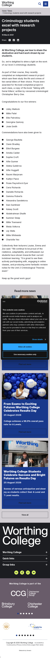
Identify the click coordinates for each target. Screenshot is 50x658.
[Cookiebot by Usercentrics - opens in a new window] (37, 301)
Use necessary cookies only (25, 354)
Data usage (31, 645)
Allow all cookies (25, 347)
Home (4, 10)
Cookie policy (11, 645)
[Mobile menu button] (45, 3)
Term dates (39, 645)
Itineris (29, 650)
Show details (37, 339)
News (10, 10)
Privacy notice (21, 645)
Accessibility (39, 643)
